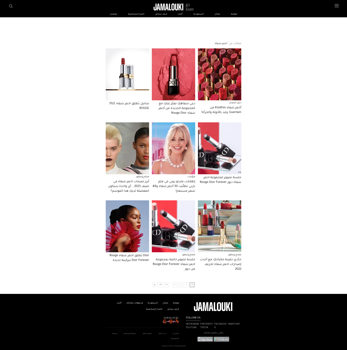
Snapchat (234, 324)
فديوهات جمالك (134, 303)
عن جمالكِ (162, 334)
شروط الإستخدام (129, 334)
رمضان (113, 14)
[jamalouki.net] (173, 7)
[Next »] (154, 284)
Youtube (191, 327)
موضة (234, 14)
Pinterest (206, 324)
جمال (217, 14)
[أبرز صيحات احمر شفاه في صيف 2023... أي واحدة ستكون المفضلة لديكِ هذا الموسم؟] (127, 148)
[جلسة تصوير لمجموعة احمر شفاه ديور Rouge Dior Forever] (219, 148)
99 (167, 285)
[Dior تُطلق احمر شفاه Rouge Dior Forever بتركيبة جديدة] (127, 226)
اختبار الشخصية (136, 14)
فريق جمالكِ (147, 334)
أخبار (180, 14)
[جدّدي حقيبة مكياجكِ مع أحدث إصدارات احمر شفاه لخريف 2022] (219, 226)
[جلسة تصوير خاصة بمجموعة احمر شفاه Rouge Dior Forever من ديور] (173, 226)
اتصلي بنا (175, 334)
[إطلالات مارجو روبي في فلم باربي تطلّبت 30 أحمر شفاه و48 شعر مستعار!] (173, 148)
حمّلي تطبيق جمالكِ (213, 333)
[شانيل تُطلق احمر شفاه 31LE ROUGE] (127, 74)
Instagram (192, 324)
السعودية (198, 14)
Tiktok (204, 327)
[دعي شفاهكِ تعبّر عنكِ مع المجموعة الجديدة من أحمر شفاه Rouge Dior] (173, 74)
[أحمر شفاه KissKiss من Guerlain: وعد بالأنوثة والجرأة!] (219, 74)
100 (161, 285)
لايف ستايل (161, 14)
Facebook (220, 324)
